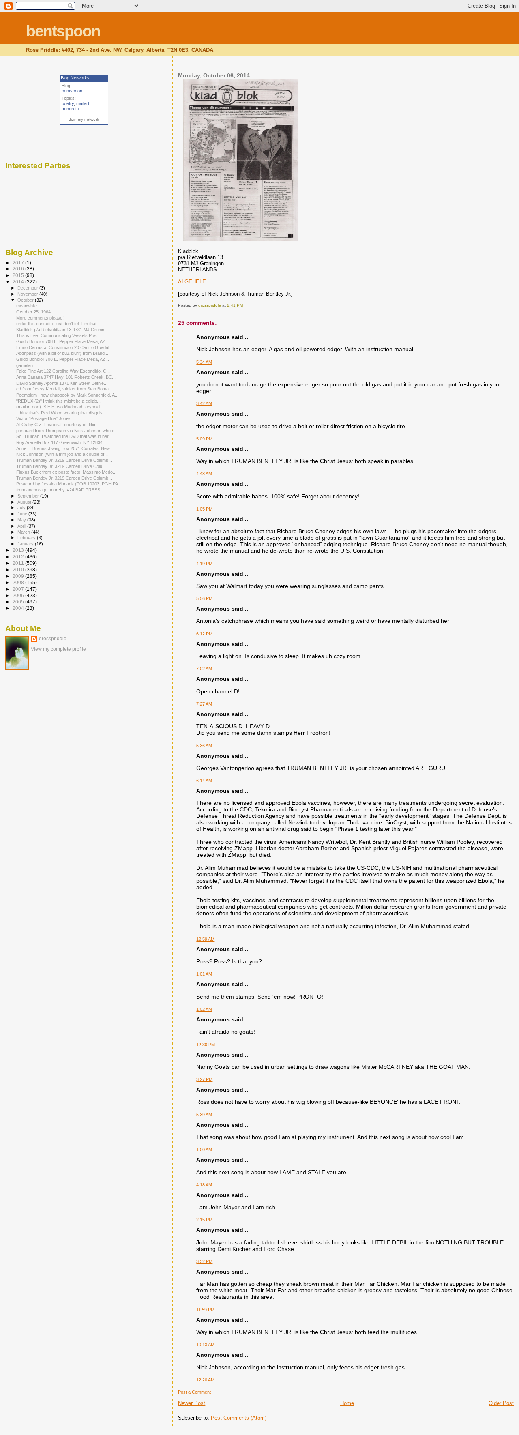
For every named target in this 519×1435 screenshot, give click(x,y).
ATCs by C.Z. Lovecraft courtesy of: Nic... (57, 424)
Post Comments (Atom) (238, 1418)
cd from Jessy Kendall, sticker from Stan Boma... (64, 388)
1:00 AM (204, 1149)
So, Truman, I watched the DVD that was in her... (64, 436)
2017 (19, 262)
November (28, 294)
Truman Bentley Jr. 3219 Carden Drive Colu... (61, 466)
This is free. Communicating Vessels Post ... (59, 335)
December (28, 287)
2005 (19, 601)
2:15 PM (204, 1219)
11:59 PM (205, 1309)
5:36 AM (204, 745)
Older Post (501, 1403)
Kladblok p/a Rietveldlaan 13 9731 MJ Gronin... (62, 329)
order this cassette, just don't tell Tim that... (58, 323)
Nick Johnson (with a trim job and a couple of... (62, 454)
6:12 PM (204, 633)
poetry (68, 103)
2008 (19, 582)
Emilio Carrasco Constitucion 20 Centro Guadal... (64, 347)
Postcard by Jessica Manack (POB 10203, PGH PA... (69, 483)
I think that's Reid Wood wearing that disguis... (61, 412)
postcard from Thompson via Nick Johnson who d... (67, 430)
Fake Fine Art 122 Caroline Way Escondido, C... (63, 371)
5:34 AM (204, 362)
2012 (19, 556)
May (22, 519)
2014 (19, 281)
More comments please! (40, 317)
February (27, 537)
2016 (19, 268)
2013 (19, 550)
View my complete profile (58, 649)
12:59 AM (205, 939)
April (22, 525)
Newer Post (191, 1403)
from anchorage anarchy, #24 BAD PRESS (58, 489)
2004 (19, 608)
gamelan (24, 365)
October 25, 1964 (33, 311)
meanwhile (26, 305)
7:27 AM (204, 703)
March (24, 532)
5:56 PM (204, 598)
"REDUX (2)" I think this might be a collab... (58, 401)
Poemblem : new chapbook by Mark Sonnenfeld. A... (67, 395)
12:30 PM (205, 1044)
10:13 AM (205, 1344)
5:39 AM (204, 1114)
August (24, 502)
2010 (19, 569)
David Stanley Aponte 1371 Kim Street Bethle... (61, 383)
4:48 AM (204, 473)
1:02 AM (204, 1009)
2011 (19, 563)
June (22, 513)
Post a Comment (194, 1392)
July (22, 507)
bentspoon (63, 31)
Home (347, 1403)
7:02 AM (204, 668)
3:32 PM (204, 1261)
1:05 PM (204, 508)
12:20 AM (205, 1379)
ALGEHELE (192, 282)
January (26, 543)
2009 (19, 576)
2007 (19, 589)
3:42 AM (204, 403)
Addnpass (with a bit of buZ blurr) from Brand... (62, 353)
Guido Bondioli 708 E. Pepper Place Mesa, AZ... (62, 341)
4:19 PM (204, 563)
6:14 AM (204, 780)
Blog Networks (75, 77)
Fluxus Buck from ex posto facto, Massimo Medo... (66, 472)
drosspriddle (52, 638)
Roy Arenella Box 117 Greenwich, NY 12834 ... (61, 442)
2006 (19, 595)
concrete (70, 108)
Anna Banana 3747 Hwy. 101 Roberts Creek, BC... (66, 377)
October (26, 300)
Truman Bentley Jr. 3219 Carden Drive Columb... (64, 460)
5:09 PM (204, 438)
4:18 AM (204, 1184)
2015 (19, 275)
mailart (82, 103)
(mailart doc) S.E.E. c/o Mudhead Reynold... (59, 406)
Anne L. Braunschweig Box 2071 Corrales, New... (64, 448)
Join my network (84, 119)
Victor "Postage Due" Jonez (44, 418)
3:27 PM (204, 1079)
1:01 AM (204, 974)
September (28, 495)
